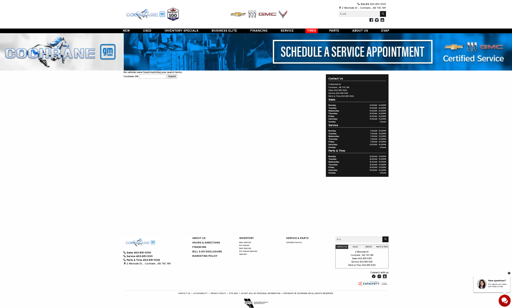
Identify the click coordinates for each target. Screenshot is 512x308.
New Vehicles (245, 242)
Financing (199, 247)
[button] (126, 31)
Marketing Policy (204, 256)
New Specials (245, 248)
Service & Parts (297, 238)
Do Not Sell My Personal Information (261, 293)
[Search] (383, 14)
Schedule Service (294, 242)
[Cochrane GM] (145, 14)
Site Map (233, 293)
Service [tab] (368, 247)
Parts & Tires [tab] (382, 247)
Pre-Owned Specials (248, 251)
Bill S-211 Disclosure (207, 251)
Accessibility (200, 293)
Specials (243, 254)
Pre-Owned (244, 245)
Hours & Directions (206, 242)
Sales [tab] (355, 247)
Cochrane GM (130, 76)
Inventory (246, 238)
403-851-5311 (342, 93)
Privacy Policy (219, 293)
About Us (199, 238)
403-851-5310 (340, 90)
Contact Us (184, 293)
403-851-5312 (347, 96)
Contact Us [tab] (342, 247)
